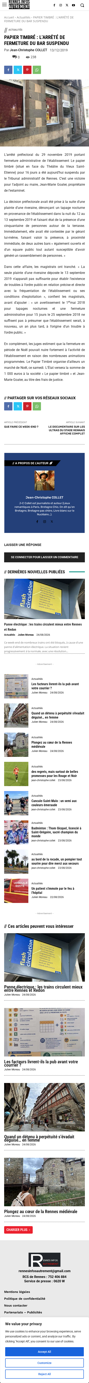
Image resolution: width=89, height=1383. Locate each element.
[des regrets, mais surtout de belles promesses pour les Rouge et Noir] (16, 774)
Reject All (44, 1374)
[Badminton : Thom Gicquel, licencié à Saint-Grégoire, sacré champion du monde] (16, 832)
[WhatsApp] (37, 70)
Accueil (9, 17)
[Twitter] (67, 5)
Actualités (23, 17)
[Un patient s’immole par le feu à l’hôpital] (16, 891)
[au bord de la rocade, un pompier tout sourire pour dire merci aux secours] (16, 861)
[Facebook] (54, 5)
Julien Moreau (26, 634)
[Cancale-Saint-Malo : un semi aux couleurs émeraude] (16, 803)
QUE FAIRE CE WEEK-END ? (21, 426)
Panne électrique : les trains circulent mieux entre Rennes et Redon (43, 988)
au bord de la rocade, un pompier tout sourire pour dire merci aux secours (56, 861)
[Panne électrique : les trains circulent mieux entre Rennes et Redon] (44, 599)
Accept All (44, 1351)
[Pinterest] (27, 70)
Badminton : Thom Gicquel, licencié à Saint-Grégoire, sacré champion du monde (56, 832)
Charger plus (17, 1230)
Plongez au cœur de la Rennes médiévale (40, 1211)
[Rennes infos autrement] (19, 4)
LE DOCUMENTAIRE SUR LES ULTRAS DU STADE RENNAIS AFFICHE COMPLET (66, 430)
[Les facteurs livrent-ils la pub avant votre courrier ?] (16, 686)
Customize (44, 1363)
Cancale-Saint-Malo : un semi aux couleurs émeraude (54, 803)
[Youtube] (73, 5)
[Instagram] (61, 5)
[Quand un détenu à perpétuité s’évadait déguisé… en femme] (16, 715)
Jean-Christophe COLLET (28, 50)
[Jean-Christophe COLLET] (44, 480)
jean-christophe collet (43, 780)
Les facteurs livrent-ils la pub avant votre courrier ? (41, 1063)
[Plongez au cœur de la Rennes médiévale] (16, 745)
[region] (44, 1350)
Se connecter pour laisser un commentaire (44, 557)
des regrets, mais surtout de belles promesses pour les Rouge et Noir (54, 774)
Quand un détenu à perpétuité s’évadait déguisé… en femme (57, 715)
